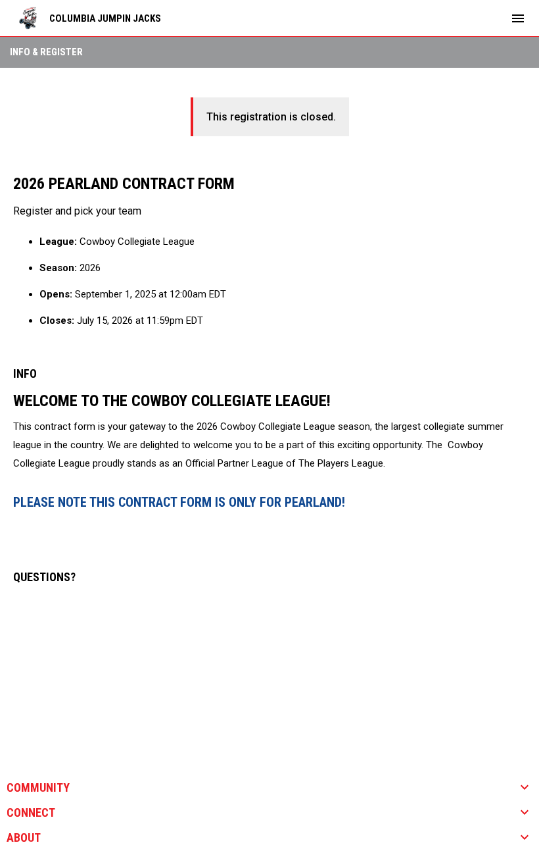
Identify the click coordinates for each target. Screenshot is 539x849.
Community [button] (38, 788)
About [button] (24, 838)
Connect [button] (31, 813)
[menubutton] (518, 18)
